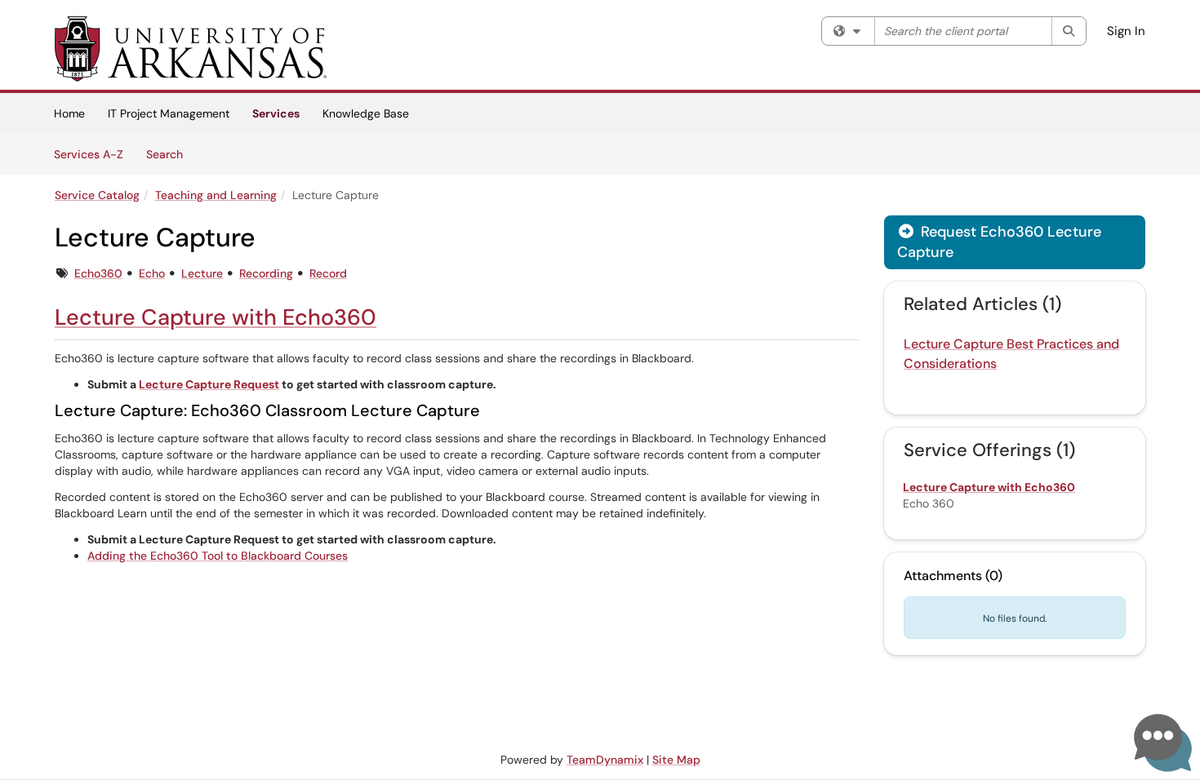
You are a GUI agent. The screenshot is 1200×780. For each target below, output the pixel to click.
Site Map (676, 759)
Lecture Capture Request (209, 384)
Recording (266, 273)
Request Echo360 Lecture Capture (999, 242)
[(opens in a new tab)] (191, 49)
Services (276, 113)
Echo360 (98, 273)
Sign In (1126, 31)
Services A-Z (88, 154)
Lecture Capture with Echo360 (215, 317)
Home (69, 113)
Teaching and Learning (216, 195)
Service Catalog (97, 195)
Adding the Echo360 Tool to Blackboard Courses (217, 555)
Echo (152, 273)
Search (170, 154)
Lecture (202, 273)
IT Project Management (168, 113)
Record (328, 273)
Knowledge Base (365, 113)
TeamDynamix (605, 759)
